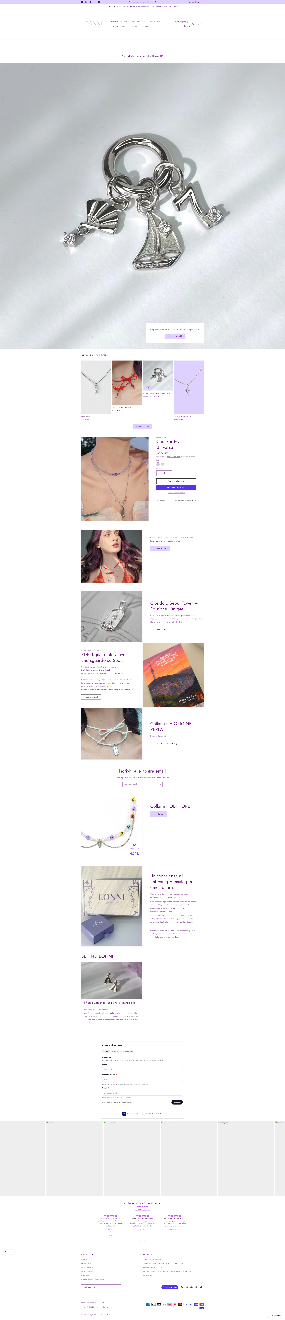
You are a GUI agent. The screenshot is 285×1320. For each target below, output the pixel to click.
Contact (84, 1259)
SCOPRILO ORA (160, 629)
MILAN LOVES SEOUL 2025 (153, 1267)
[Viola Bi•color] (162, 464)
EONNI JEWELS (91, 1315)
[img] (142, 1206)
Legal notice (85, 1275)
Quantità (159, 469)
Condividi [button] (162, 501)
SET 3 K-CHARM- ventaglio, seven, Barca (156, 393)
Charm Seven (85, 417)
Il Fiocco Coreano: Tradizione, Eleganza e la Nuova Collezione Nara (168, 1271)
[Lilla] (158, 464)
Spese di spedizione (173, 457)
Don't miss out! (7, 1252)
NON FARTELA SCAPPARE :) (165, 743)
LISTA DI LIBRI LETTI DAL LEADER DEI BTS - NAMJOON (163, 1263)
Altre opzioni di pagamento (176, 493)
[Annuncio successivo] (203, 6)
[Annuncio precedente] (82, 6)
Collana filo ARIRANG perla (121, 408)
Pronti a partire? (91, 697)
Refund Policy (86, 1263)
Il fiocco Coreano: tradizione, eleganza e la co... (109, 1004)
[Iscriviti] (160, 784)
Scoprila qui (159, 814)
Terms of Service (87, 1271)
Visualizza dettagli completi (183, 501)
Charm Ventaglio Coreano (182, 417)
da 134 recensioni (142, 1210)
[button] (115, 21)
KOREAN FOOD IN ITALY (152, 1259)
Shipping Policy (87, 1267)
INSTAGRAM (147, 1275)
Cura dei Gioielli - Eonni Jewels (92, 1279)
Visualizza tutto (142, 426)
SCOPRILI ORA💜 (175, 336)
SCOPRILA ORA (160, 548)
